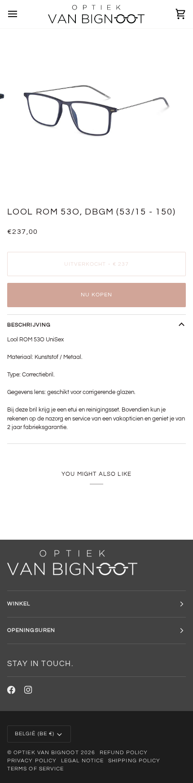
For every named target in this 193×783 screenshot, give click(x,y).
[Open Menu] (20, 14)
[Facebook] (11, 690)
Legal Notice (82, 761)
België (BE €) (34, 734)
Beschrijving (29, 325)
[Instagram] (28, 690)
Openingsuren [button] (31, 630)
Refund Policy (124, 753)
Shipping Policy (134, 761)
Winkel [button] (18, 604)
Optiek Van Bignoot (46, 753)
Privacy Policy (32, 761)
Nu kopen (97, 295)
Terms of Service (35, 769)
